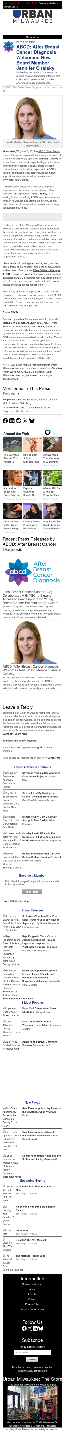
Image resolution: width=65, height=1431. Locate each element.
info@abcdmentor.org (14, 358)
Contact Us (54, 757)
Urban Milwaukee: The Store (32, 1378)
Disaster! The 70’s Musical (31, 1240)
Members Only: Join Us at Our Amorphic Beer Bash (39, 818)
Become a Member (32, 875)
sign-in (39, 747)
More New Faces (12, 1176)
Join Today (32, 891)
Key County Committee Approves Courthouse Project (41, 774)
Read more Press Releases (18, 998)
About (32, 1289)
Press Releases (33, 910)
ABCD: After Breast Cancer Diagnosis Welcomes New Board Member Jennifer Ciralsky (32, 670)
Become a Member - (48, 3)
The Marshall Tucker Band (31, 1255)
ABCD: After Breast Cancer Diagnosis (23, 87)
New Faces (32, 1102)
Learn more (21, 733)
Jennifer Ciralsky (47, 399)
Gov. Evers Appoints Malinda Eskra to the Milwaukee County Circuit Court (40, 1135)
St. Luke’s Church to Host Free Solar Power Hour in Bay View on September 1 (41, 919)
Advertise (32, 1294)
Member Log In (11, 6)
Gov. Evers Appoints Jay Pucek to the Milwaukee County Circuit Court (41, 1112)
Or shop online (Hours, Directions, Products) (32, 1425)
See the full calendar (13, 1269)
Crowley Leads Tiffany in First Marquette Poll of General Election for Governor (41, 837)
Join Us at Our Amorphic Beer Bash (20, 3)
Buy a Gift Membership (16, 901)
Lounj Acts (22, 1230)
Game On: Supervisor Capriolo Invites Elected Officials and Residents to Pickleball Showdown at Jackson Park (39, 976)
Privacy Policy (32, 1304)
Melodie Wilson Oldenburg (18, 323)
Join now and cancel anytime (19, 740)
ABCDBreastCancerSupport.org (20, 305)
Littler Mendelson (49, 228)
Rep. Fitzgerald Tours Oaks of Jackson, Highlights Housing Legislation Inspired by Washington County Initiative (39, 941)
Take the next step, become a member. (32, 1367)
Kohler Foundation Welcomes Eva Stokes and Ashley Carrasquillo (41, 1157)
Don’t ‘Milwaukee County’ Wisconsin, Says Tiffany (37, 1023)
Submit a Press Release (32, 1309)
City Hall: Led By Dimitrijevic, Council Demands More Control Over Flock (40, 796)
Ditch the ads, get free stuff (32, 1370)
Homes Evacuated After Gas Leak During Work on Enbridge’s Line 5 (41, 855)
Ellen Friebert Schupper (46, 270)
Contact (32, 1299)
